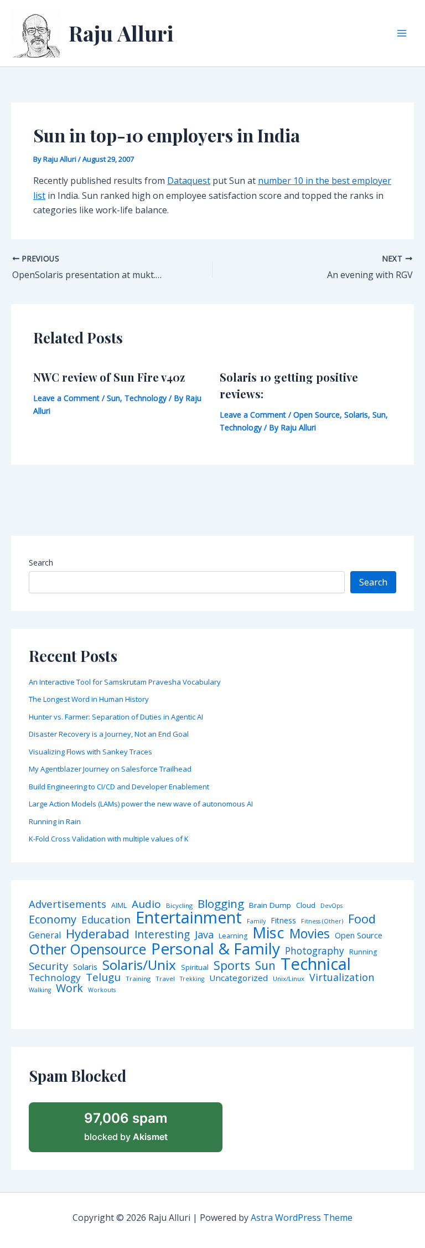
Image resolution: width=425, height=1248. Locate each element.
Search (41, 562)
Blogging (221, 904)
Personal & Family (215, 948)
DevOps (331, 906)
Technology (146, 398)
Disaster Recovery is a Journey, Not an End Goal (109, 734)
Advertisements (67, 904)
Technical (316, 964)
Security (48, 966)
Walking (40, 990)
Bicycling (179, 905)
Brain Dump (270, 906)
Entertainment (189, 918)
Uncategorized (238, 978)
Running (363, 952)
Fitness (283, 921)
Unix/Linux (288, 978)
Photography (314, 951)
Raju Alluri (121, 33)
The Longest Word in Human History (89, 699)
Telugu (103, 977)
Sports (232, 965)
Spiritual (195, 967)
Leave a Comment (66, 398)
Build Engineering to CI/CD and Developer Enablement (119, 787)
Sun (113, 398)
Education (106, 920)
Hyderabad (97, 933)
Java (204, 934)
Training (138, 978)
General (45, 935)
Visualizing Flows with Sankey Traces (90, 752)
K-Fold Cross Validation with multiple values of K (109, 839)
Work (69, 988)
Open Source (316, 414)
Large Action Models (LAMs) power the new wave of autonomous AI (141, 804)
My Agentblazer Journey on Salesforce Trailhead (110, 769)
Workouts (102, 990)
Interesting (162, 934)
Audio (146, 904)
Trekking (192, 979)
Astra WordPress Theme (302, 1217)
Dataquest (188, 180)
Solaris (356, 414)
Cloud (305, 905)
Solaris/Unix (139, 965)
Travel (165, 978)
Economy (52, 919)
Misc (268, 933)
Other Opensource (87, 949)
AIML (119, 905)
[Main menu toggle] (402, 33)
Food (362, 919)
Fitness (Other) (322, 921)
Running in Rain (55, 821)
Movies (309, 934)
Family (256, 921)
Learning (233, 936)
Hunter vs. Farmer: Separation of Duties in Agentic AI (116, 717)
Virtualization (341, 978)
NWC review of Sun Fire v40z (109, 376)
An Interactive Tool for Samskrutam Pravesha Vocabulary (125, 682)
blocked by (126, 1126)
